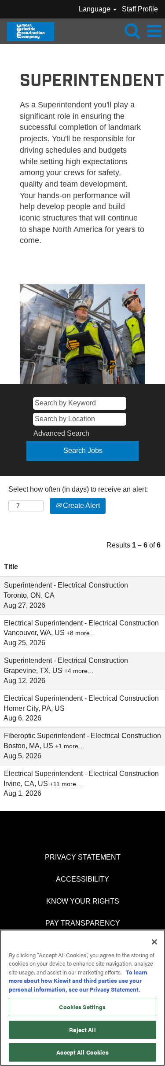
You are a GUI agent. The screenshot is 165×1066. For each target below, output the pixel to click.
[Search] (132, 30)
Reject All (82, 1030)
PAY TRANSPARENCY (82, 923)
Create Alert (80, 505)
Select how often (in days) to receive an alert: (78, 489)
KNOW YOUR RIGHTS (82, 901)
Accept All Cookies (82, 1052)
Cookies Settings (82, 1007)
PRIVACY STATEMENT (83, 857)
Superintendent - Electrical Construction (66, 585)
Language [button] (95, 9)
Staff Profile (140, 9)
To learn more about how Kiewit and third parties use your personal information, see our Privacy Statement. (78, 980)
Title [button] (11, 566)
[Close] (154, 942)
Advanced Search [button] (61, 433)
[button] (154, 31)
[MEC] (27, 30)
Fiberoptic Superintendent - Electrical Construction (82, 735)
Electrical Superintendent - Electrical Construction (81, 623)
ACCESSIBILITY (82, 879)
